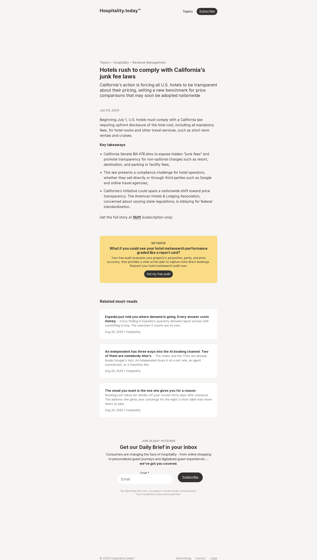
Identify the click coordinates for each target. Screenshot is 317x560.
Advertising (183, 558)
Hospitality (121, 62)
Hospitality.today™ (120, 10)
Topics (188, 11)
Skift (137, 217)
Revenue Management (149, 62)
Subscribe (207, 11)
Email (144, 472)
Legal (213, 558)
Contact (200, 558)
